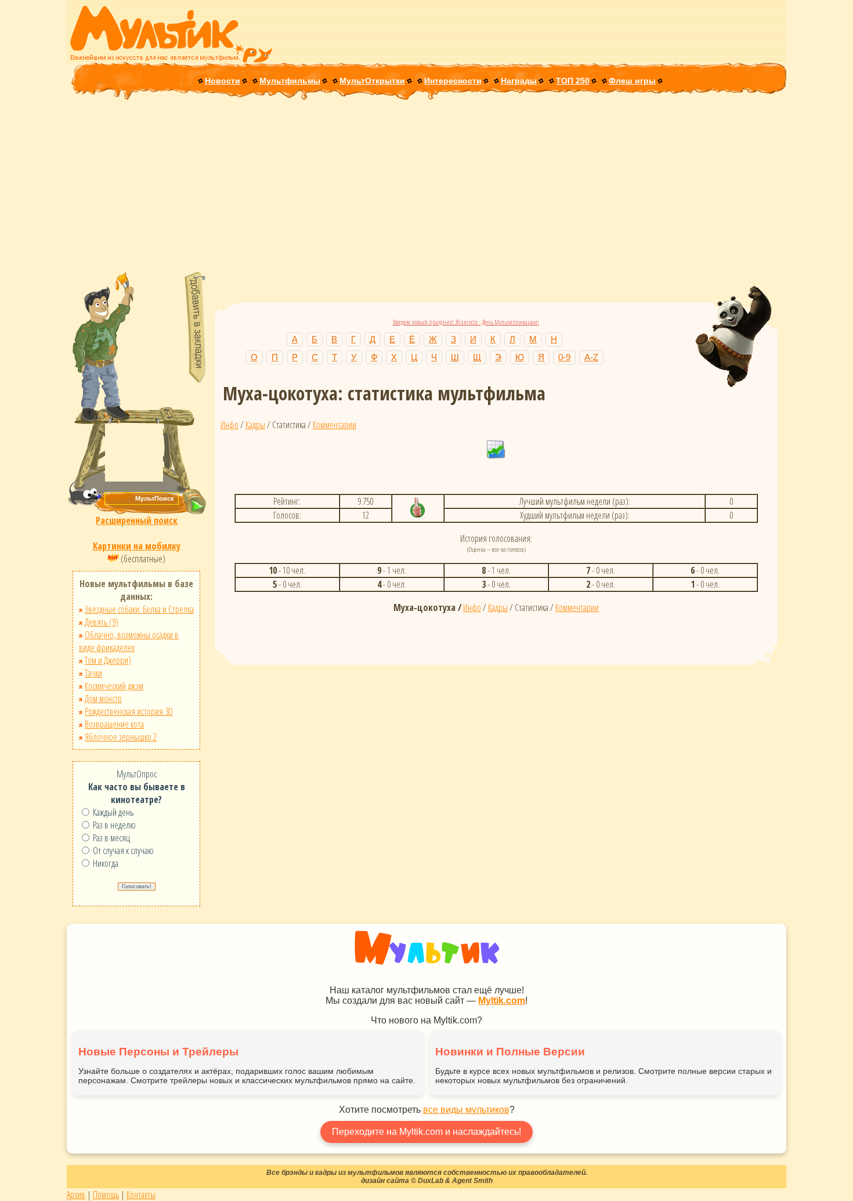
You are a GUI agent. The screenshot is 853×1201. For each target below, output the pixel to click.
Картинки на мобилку (136, 546)
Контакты (141, 1194)
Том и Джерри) (108, 660)
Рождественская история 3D (129, 711)
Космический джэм (114, 685)
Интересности (453, 80)
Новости (222, 80)
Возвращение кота (114, 724)
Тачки (93, 673)
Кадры (255, 424)
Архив (76, 1194)
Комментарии (334, 424)
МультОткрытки (372, 80)
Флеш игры (632, 80)
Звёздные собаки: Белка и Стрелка (139, 609)
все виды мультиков (466, 1110)
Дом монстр (103, 698)
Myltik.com (501, 1000)
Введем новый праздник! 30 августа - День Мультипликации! (466, 321)
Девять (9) (101, 622)
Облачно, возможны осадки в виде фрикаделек (129, 641)
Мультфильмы (289, 80)
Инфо (229, 424)
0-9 (564, 357)
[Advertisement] (426, 187)
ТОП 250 (573, 80)
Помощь (106, 1194)
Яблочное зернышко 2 (121, 736)
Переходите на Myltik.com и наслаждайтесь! (426, 1132)
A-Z (591, 357)
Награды (519, 80)
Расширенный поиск (137, 520)
